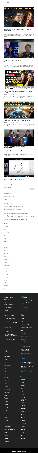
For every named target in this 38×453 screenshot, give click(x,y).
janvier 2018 (6, 285)
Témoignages (7, 441)
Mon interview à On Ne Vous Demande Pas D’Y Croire (19, 213)
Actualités (6, 420)
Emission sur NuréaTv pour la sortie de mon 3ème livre (18, 60)
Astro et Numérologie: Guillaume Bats (15, 150)
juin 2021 (5, 261)
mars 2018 (5, 283)
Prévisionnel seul (23, 339)
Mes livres (6, 435)
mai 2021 (5, 262)
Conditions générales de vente (9, 427)
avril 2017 (5, 286)
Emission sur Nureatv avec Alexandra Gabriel (17, 120)
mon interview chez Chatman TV (9, 203)
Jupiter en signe (7, 321)
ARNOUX (5, 220)
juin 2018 (5, 280)
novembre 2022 (6, 255)
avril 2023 (5, 250)
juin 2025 (5, 227)
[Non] (36, 450)
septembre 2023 (6, 245)
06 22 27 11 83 (6, 299)
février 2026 (6, 226)
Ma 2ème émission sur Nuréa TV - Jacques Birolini (12, 216)
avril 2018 (5, 282)
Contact (6, 432)
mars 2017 (5, 288)
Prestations (6, 438)
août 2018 (5, 279)
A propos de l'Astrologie (7, 193)
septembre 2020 (6, 270)
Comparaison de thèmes (8, 426)
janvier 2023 (6, 253)
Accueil (6, 418)
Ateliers (6, 421)
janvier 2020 (6, 274)
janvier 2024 (6, 241)
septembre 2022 (6, 258)
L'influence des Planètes (8, 194)
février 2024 (6, 239)
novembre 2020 (6, 267)
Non (15, 451)
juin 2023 (5, 247)
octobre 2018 (6, 277)
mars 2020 (5, 271)
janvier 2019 (6, 276)
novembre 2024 (6, 233)
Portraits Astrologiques (7, 197)
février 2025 (6, 230)
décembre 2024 (6, 232)
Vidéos (17, 32)
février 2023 (6, 374)
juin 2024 (5, 236)
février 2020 (6, 273)
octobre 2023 (6, 244)
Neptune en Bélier (7, 316)
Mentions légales (23, 333)
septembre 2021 (6, 259)
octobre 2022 (6, 256)
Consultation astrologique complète (10, 429)
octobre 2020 (6, 268)
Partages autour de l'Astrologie (9, 196)
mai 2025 (5, 229)
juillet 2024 (5, 235)
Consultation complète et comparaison (11, 430)
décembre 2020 (6, 265)
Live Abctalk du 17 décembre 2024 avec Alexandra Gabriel (18, 92)
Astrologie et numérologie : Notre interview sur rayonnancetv (18, 29)
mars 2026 (5, 224)
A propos (6, 417)
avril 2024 (5, 238)
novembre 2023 (6, 242)
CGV (5, 424)
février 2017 (6, 289)
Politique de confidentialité (25, 336)
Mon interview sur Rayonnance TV (14, 179)
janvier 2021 (6, 264)
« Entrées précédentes (7, 187)
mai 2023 (6, 371)
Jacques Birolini (7, 32)
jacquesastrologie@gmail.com (8, 297)
